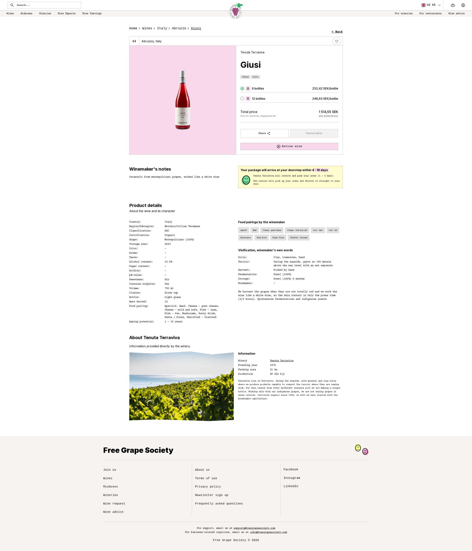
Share (262, 133)
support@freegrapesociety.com (254, 528)
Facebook (291, 469)
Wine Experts (67, 13)
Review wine (292, 146)
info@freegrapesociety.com (268, 532)
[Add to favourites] (336, 41)
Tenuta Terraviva (252, 52)
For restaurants (430, 13)
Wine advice (456, 13)
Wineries (45, 13)
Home (133, 28)
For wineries (404, 13)
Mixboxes (26, 13)
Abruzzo (179, 28)
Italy (162, 28)
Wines (10, 13)
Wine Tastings (92, 13)
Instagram (292, 478)
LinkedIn (291, 486)
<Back (337, 32)
